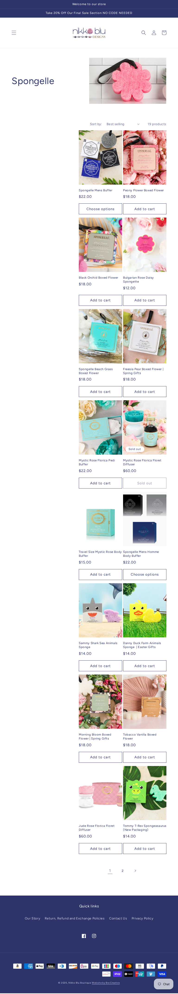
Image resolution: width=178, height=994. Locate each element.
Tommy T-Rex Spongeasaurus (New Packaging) (144, 827)
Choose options (100, 209)
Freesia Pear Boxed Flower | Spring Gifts (143, 371)
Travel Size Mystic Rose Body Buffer (100, 553)
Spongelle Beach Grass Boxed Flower (96, 371)
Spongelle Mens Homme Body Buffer (141, 553)
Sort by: (96, 124)
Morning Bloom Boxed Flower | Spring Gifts (95, 736)
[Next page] (135, 871)
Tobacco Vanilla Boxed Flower (140, 736)
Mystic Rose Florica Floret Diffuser (142, 462)
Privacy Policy (142, 918)
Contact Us (118, 918)
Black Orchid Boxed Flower (98, 277)
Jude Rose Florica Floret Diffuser (96, 827)
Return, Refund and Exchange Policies (75, 918)
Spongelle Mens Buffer (95, 190)
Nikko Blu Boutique (79, 982)
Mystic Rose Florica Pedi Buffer (97, 462)
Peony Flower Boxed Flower (143, 190)
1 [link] (110, 870)
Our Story (32, 918)
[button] (14, 33)
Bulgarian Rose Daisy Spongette (138, 279)
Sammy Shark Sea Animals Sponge (98, 645)
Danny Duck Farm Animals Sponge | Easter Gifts (142, 645)
